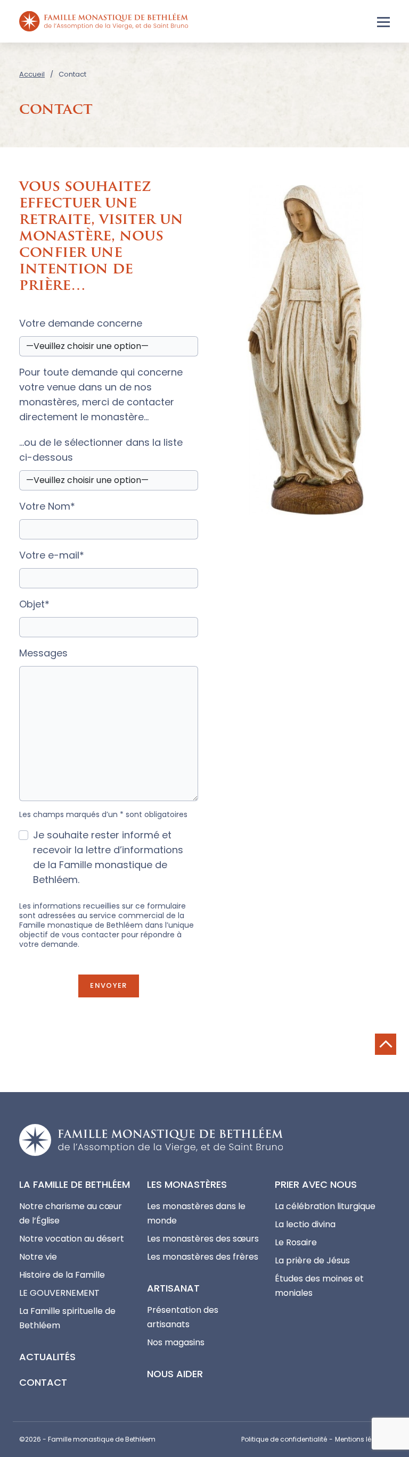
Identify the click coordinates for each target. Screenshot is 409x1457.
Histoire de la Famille (62, 1275)
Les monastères (187, 1184)
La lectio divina (305, 1224)
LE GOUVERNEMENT (59, 1293)
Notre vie (38, 1257)
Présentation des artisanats (182, 1317)
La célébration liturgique (325, 1206)
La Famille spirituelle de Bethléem (67, 1318)
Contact (43, 1382)
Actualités (47, 1356)
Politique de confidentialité (284, 1439)
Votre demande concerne (80, 323)
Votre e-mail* (51, 555)
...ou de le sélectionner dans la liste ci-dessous (101, 450)
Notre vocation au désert (71, 1239)
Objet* (34, 604)
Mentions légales (362, 1439)
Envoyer (108, 985)
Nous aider (175, 1373)
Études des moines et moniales (319, 1285)
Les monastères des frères (202, 1257)
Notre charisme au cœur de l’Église (70, 1213)
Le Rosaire (296, 1242)
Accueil (32, 74)
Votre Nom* (47, 506)
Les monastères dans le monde (196, 1213)
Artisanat (173, 1288)
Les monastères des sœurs (203, 1239)
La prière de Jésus (312, 1260)
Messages (43, 653)
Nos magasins (175, 1342)
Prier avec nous (316, 1184)
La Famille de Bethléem (74, 1184)
